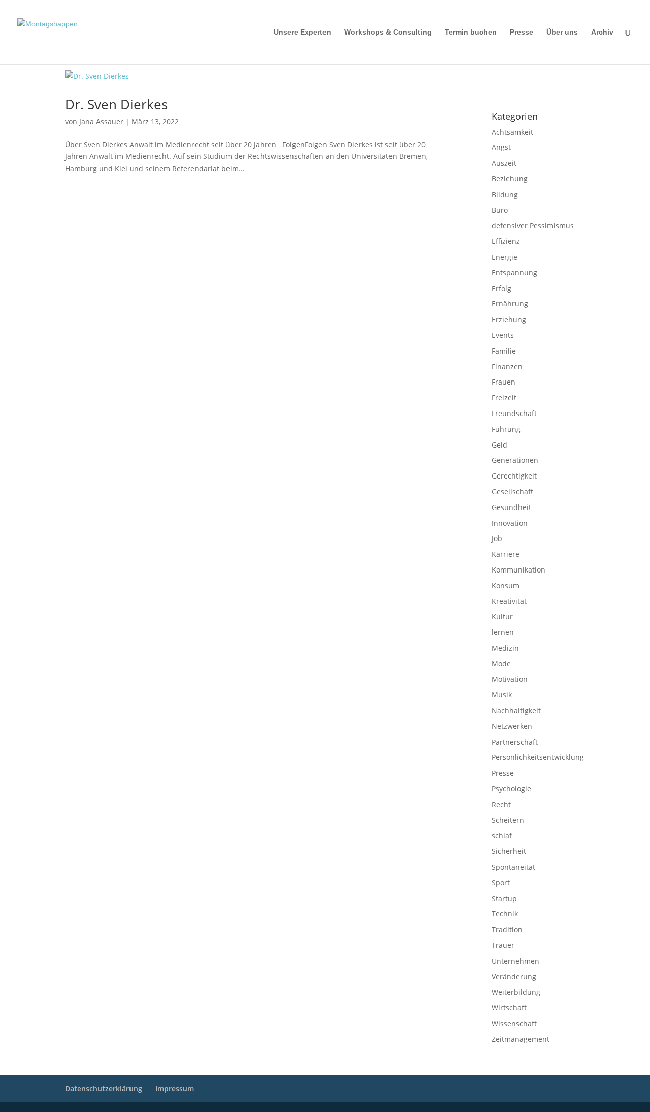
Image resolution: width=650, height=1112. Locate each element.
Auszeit (504, 163)
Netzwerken (512, 726)
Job (497, 538)
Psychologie (511, 788)
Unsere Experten (302, 32)
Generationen (515, 460)
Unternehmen (515, 961)
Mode (501, 664)
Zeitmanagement (520, 1039)
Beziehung (510, 178)
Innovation (510, 523)
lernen (503, 632)
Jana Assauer (101, 121)
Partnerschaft (515, 742)
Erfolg (501, 288)
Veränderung (514, 976)
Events (503, 335)
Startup (504, 898)
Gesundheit (511, 507)
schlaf (502, 835)
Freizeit (504, 397)
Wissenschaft (514, 1023)
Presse (521, 32)
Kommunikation (518, 570)
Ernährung (510, 303)
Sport (501, 882)
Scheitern (508, 820)
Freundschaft (514, 413)
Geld (499, 445)
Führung (506, 429)
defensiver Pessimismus (533, 225)
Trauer (503, 945)
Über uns (562, 32)
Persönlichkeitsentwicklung (538, 757)
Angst (501, 147)
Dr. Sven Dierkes (116, 104)
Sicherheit (509, 851)
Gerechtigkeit (514, 476)
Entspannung (514, 272)
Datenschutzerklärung (519, 89)
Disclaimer (537, 76)
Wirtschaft (509, 1007)
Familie (504, 351)
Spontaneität (513, 867)
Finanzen (507, 366)
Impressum (505, 76)
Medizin (505, 648)
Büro (500, 210)
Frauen (503, 382)
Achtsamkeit (512, 132)
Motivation (510, 679)
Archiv (602, 32)
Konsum (505, 585)
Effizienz (506, 241)
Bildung (505, 194)
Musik (502, 695)
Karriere (505, 554)
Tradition (507, 929)
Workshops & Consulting (388, 32)
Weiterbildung (516, 992)
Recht (501, 804)
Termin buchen (471, 32)
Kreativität (509, 601)
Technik (505, 913)
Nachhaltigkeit (516, 710)
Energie (504, 257)
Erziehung (509, 319)
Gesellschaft (512, 491)
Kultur (502, 616)
